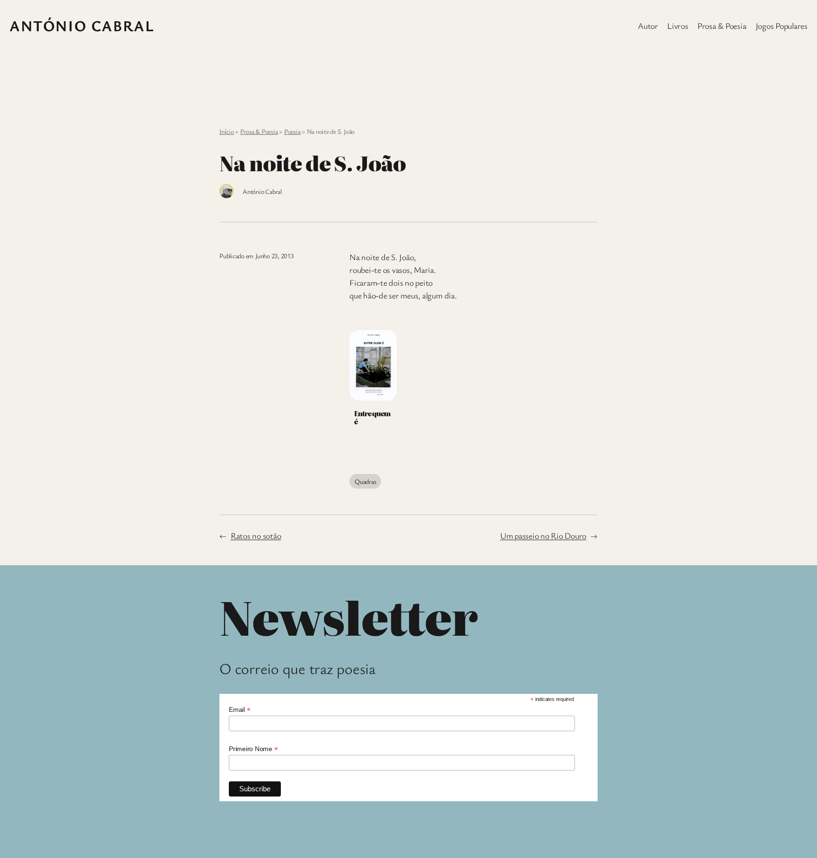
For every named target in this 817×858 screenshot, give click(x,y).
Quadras (365, 481)
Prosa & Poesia (259, 131)
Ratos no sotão (256, 535)
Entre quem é (372, 418)
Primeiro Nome (253, 748)
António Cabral (81, 25)
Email (239, 709)
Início (226, 131)
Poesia (292, 131)
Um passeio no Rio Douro (543, 535)
